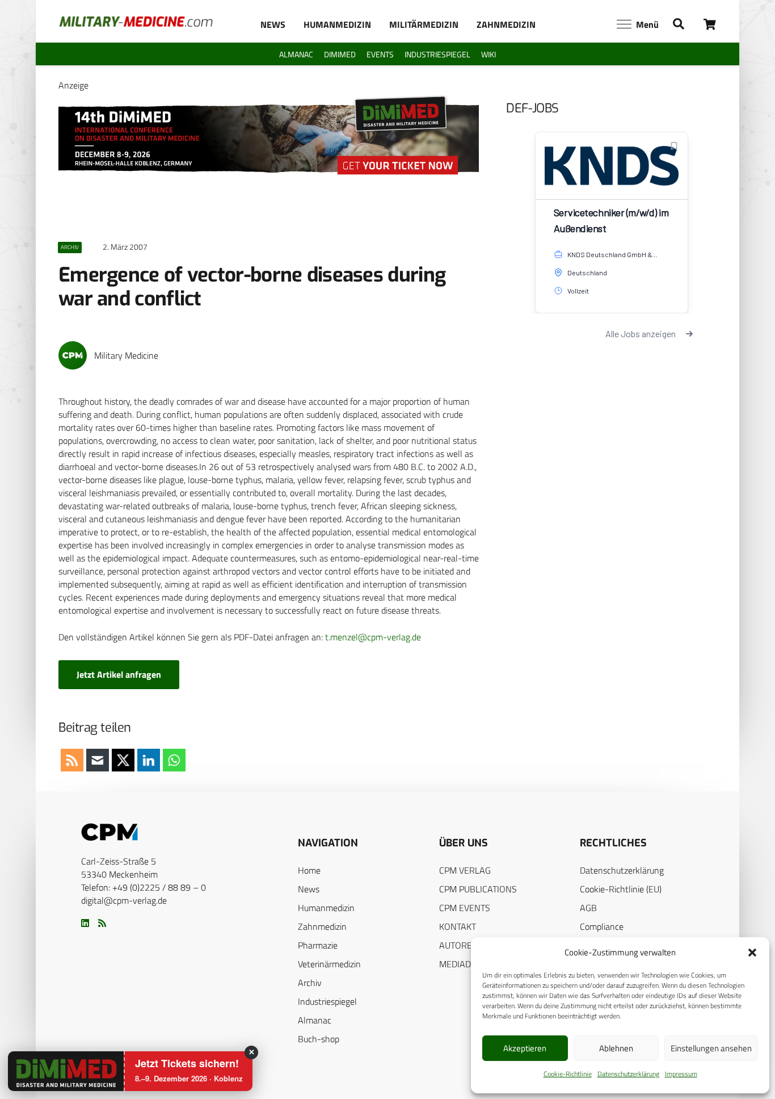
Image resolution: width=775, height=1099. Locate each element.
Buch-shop (318, 1039)
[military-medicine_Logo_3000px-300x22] (135, 21)
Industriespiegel (327, 1001)
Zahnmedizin (322, 926)
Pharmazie (318, 945)
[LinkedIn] (85, 923)
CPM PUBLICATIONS (478, 889)
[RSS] (102, 923)
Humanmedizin (326, 908)
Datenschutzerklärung (628, 1073)
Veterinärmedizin (329, 964)
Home (309, 870)
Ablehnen (616, 1048)
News (308, 889)
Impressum (681, 1073)
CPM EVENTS (464, 908)
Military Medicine (126, 355)
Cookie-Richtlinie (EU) (621, 889)
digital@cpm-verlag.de (124, 900)
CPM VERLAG (465, 870)
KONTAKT (457, 926)
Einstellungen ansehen (711, 1048)
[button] (752, 952)
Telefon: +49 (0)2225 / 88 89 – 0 (143, 887)
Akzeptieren (524, 1048)
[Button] (710, 24)
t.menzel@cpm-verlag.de (373, 637)
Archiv (310, 982)
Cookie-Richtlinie (568, 1073)
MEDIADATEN (465, 964)
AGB (588, 908)
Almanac (314, 1020)
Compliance (602, 926)
